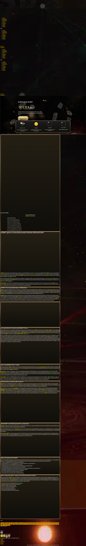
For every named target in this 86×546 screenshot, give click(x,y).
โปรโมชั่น (3, 24)
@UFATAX (50, 372)
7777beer (18, 524)
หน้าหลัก (3, 18)
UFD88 (9, 525)
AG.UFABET (30, 524)
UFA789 (1, 525)
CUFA (58, 524)
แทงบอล (32, 274)
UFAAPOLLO (3, 525)
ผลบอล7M (4, 22)
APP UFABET (46, 524)
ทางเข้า (3, 21)
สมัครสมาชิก (4, 19)
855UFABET (8, 524)
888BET (11, 524)
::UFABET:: (21, 524)
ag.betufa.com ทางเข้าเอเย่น (25, 524)
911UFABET (14, 524)
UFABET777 (7, 525)
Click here (48, 545)
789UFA (3, 524)
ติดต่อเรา (3, 26)
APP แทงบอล (53, 524)
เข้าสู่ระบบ (2, 540)
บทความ (3, 25)
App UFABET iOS (50, 524)
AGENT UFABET (34, 524)
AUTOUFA (56, 524)
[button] (30, 28)
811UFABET (6, 524)
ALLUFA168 (40, 524)
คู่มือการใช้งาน (4, 20)
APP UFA (43, 524)
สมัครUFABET (15, 388)
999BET (16, 524)
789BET (1, 524)
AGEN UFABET (37, 524)
